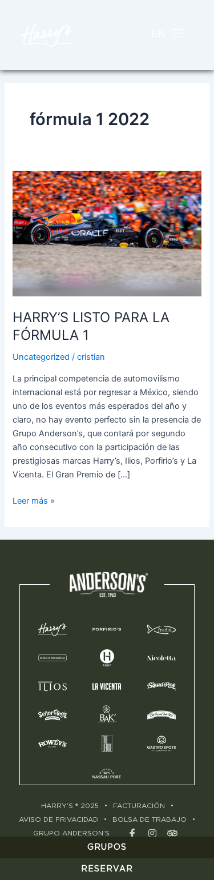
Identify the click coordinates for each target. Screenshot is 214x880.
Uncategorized (41, 357)
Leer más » (34, 500)
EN (158, 33)
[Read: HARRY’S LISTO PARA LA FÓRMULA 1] (107, 233)
